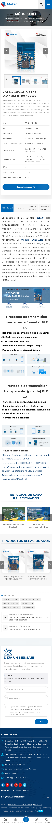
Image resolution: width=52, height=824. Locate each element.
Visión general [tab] (7, 208)
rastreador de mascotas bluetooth (13, 525)
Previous (2, 517)
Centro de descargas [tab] (32, 208)
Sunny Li (14, 773)
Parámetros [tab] (20, 208)
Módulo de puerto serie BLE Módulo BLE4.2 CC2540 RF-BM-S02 (13, 577)
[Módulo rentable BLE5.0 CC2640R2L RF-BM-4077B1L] (38, 561)
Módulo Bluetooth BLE (30, 599)
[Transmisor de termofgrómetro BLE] (38, 513)
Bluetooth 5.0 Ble (10, 599)
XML (33, 808)
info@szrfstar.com (29, 769)
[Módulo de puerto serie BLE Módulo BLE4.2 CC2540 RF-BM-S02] (13, 561)
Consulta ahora (24, 187)
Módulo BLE (39, 19)
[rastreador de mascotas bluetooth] (13, 513)
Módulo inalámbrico (23, 19)
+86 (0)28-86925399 (16, 765)
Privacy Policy (8, 811)
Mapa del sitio (44, 808)
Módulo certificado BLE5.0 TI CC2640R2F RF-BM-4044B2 (24, 680)
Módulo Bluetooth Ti (11, 608)
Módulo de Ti (27, 603)
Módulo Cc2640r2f (10, 603)
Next (50, 517)
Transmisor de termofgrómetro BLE (38, 525)
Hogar (10, 19)
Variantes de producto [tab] (44, 208)
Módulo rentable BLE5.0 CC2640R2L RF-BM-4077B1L (38, 577)
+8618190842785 (21, 778)
